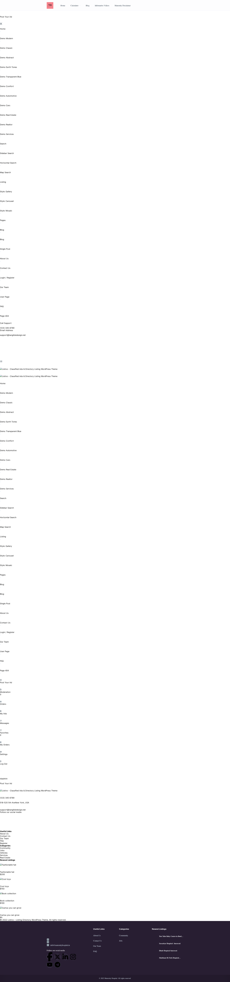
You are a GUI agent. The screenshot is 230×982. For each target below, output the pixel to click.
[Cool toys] (5, 879)
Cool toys (4, 886)
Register (3, 843)
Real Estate (5, 857)
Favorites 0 (4, 734)
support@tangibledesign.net (13, 335)
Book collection (7, 900)
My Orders (4, 744)
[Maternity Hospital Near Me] (50, 5)
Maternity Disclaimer (123, 5)
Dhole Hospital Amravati (168, 951)
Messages (4, 723)
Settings (3, 754)
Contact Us (5, 836)
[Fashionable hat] (8, 865)
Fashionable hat (7, 872)
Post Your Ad (6, 682)
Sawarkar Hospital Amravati (170, 943)
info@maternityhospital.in (60, 945)
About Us (4, 833)
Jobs (2, 850)
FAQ (2, 841)
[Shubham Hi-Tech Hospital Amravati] (154, 958)
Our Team (4, 838)
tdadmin (3, 778)
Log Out (3, 764)
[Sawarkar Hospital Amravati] (154, 943)
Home (62, 5)
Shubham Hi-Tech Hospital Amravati (169, 958)
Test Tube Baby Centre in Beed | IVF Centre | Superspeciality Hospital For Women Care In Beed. (170, 936)
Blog (87, 5)
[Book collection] (8, 893)
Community (5, 848)
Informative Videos (102, 5)
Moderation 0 (5, 693)
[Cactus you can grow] (10, 908)
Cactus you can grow (9, 915)
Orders (3, 704)
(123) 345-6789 (7, 328)
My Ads (3, 713)
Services (4, 855)
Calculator (74, 5)
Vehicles (3, 853)
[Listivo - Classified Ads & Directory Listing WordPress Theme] (28, 369)
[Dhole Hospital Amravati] (154, 950)
